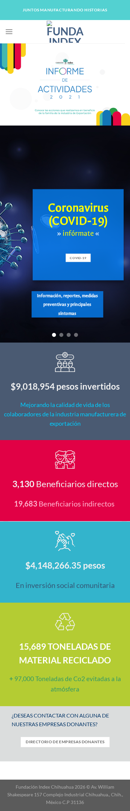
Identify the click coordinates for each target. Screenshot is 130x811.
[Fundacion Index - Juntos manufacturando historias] (65, 31)
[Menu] (9, 31)
